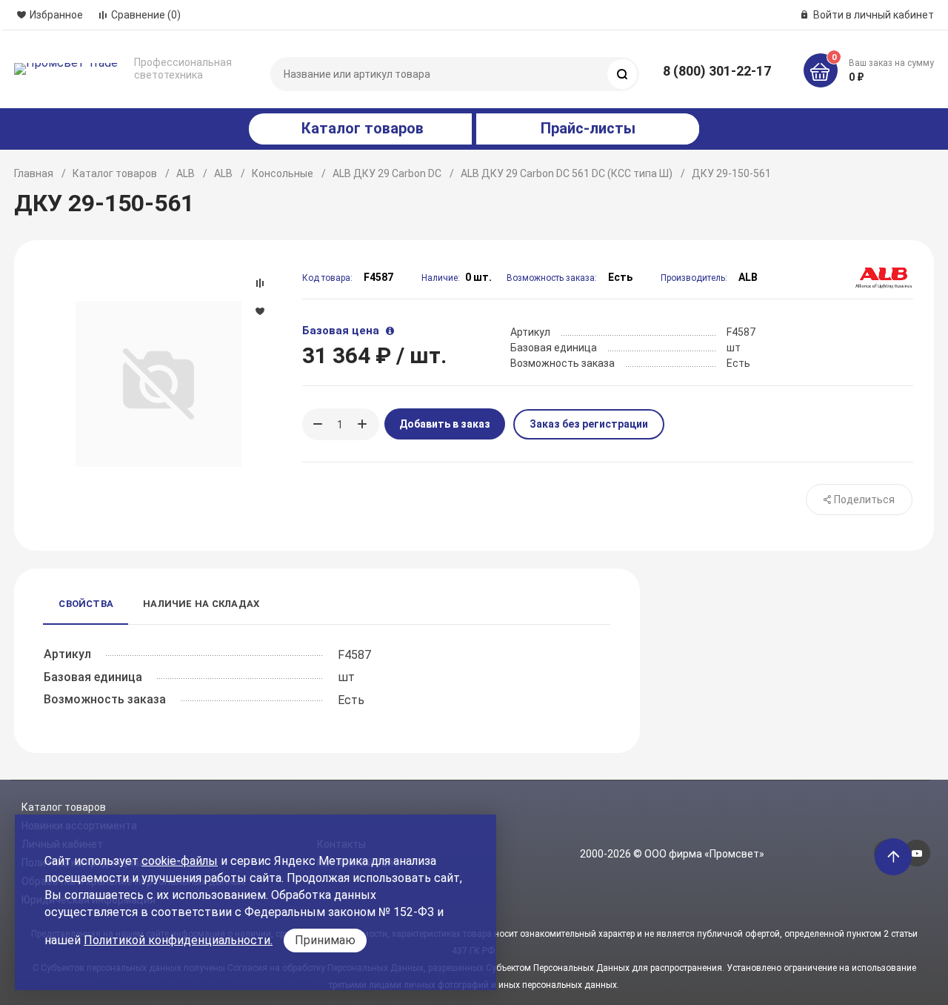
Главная (33, 173)
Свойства (86, 603)
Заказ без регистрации (589, 424)
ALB (185, 173)
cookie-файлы (179, 861)
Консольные (282, 173)
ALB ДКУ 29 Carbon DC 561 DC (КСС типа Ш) (566, 173)
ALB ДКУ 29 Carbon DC (387, 173)
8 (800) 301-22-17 (717, 71)
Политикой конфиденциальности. (178, 940)
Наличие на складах (201, 603)
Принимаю (325, 940)
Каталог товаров (115, 173)
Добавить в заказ (444, 424)
